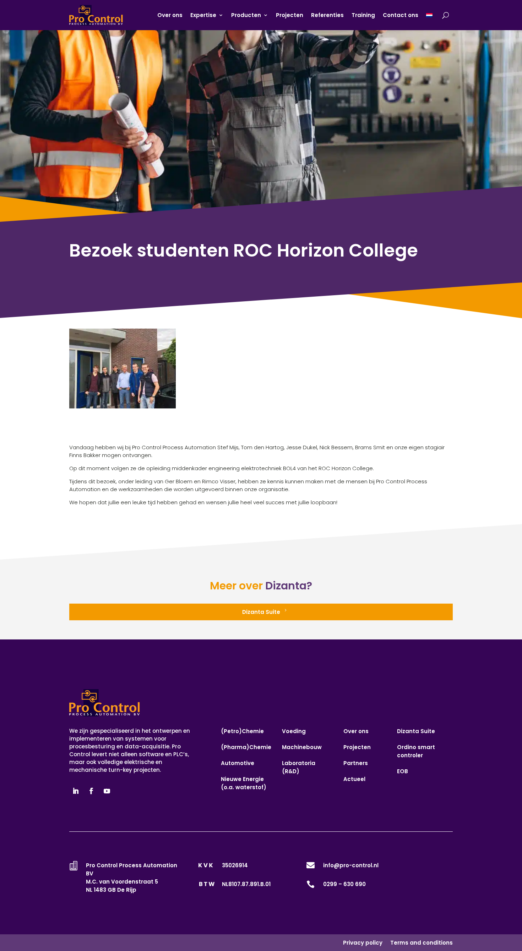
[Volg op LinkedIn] (75, 791)
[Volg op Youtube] (106, 791)
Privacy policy (362, 942)
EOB (402, 771)
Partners (355, 763)
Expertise (203, 15)
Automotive (237, 763)
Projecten (289, 15)
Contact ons (400, 15)
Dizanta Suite (261, 612)
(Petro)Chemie (242, 731)
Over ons (170, 15)
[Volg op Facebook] (91, 791)
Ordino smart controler (416, 751)
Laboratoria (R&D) (298, 767)
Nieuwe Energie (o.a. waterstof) (243, 783)
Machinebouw (302, 747)
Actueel (354, 779)
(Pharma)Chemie (246, 747)
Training (363, 15)
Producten (246, 15)
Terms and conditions (421, 942)
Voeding (294, 731)
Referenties (327, 15)
